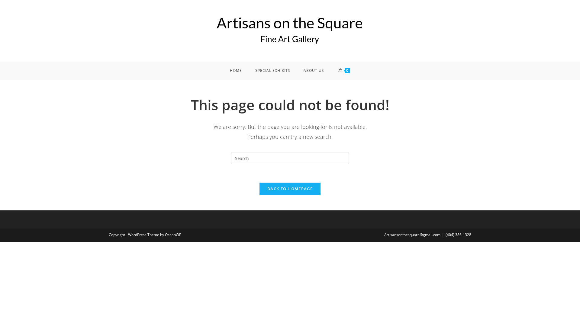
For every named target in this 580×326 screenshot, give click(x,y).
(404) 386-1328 (458, 234)
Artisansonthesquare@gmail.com (412, 234)
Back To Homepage (290, 188)
